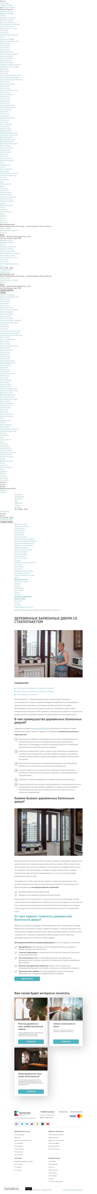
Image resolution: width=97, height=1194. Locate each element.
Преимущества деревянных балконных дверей (35, 688)
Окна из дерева (19, 1134)
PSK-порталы (19, 567)
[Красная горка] (22, 1113)
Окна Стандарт (19, 530)
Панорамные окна (20, 537)
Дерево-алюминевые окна (23, 545)
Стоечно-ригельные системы (24, 575)
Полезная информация (55, 1181)
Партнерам (18, 499)
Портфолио (18, 503)
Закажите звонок (9, 7)
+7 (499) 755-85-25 (6, 5)
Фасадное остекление (22, 573)
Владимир (3, 490)
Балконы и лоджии (54, 1149)
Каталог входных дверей (23, 550)
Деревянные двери (21, 547)
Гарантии (17, 594)
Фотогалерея (19, 590)
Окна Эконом (18, 533)
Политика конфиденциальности (73, 1189)
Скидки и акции (53, 1170)
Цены (16, 501)
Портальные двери (21, 554)
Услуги (16, 577)
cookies (13, 1188)
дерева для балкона (41, 728)
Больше (17, 592)
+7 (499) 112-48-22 (47, 1112)
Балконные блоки (53, 1146)
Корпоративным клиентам (23, 607)
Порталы (17, 560)
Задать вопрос (27, 979)
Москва (2, 492)
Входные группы (20, 556)
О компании (18, 494)
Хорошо (29, 1188)
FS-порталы (18, 569)
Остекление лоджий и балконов (25, 541)
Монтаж (17, 586)
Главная (16, 610)
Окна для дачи (18, 1146)
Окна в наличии (19, 1149)
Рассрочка (18, 601)
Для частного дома (21, 558)
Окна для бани (19, 528)
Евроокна (17, 1137)
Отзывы (17, 505)
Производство (19, 497)
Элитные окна (19, 535)
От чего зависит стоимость (26, 694)
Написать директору (76, 1111)
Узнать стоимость (7, 290)
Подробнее (31, 1042)
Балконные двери (20, 552)
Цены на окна (18, 1154)
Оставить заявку (6, 522)
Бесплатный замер (21, 582)
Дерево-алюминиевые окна (24, 543)
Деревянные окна (20, 524)
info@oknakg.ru (5, 272)
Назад (3, 292)
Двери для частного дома (56, 1140)
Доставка (17, 584)
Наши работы (52, 1173)
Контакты (17, 507)
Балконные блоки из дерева (24, 539)
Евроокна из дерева (21, 526)
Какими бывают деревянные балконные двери (35, 691)
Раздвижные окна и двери (23, 571)
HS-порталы (18, 565)
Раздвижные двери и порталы (25, 562)
